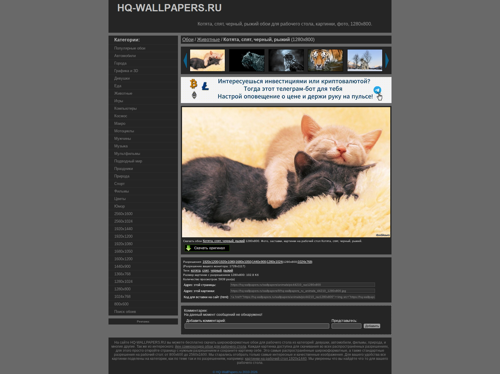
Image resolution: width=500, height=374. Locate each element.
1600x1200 (123, 259)
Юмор (119, 206)
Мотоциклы (124, 131)
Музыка (121, 146)
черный (216, 270)
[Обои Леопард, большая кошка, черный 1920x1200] (246, 60)
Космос (120, 116)
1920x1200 (123, 236)
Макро (119, 123)
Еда (117, 86)
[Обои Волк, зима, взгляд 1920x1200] (365, 60)
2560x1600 (123, 214)
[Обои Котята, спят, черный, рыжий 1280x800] (286, 236)
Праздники (123, 168)
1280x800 (122, 289)
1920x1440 (123, 229)
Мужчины (122, 138)
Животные (123, 93)
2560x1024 (123, 221)
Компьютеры (125, 108)
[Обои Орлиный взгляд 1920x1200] (286, 60)
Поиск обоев (125, 311)
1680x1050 (123, 251)
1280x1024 (123, 281)
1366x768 (122, 274)
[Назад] (185, 60)
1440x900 (122, 266)
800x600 (121, 304)
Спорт (119, 184)
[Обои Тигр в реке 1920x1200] (325, 60)
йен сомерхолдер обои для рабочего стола (210, 346)
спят (205, 270)
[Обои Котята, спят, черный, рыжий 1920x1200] (207, 60)
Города (120, 63)
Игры (118, 101)
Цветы (120, 199)
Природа (121, 176)
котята (196, 270)
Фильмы (121, 191)
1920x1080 (123, 244)
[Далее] (387, 60)
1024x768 (122, 296)
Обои (188, 39)
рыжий (228, 270)
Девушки (122, 78)
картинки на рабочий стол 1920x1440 (276, 359)
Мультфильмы (127, 153)
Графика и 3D (126, 71)
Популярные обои (129, 48)
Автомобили (125, 56)
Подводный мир (128, 161)
